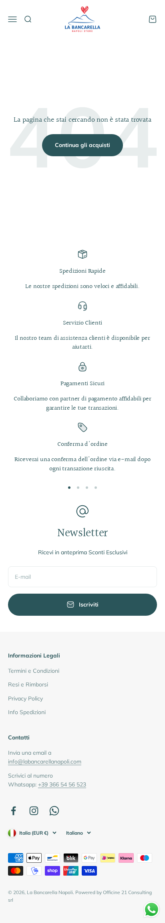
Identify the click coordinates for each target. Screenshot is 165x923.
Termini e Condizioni (33, 670)
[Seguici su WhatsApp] (54, 810)
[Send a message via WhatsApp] (151, 909)
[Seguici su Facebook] (13, 810)
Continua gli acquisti (82, 145)
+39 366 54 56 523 (62, 784)
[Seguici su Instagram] (33, 810)
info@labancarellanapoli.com (44, 761)
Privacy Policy (25, 698)
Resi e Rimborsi (28, 684)
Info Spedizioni (27, 712)
